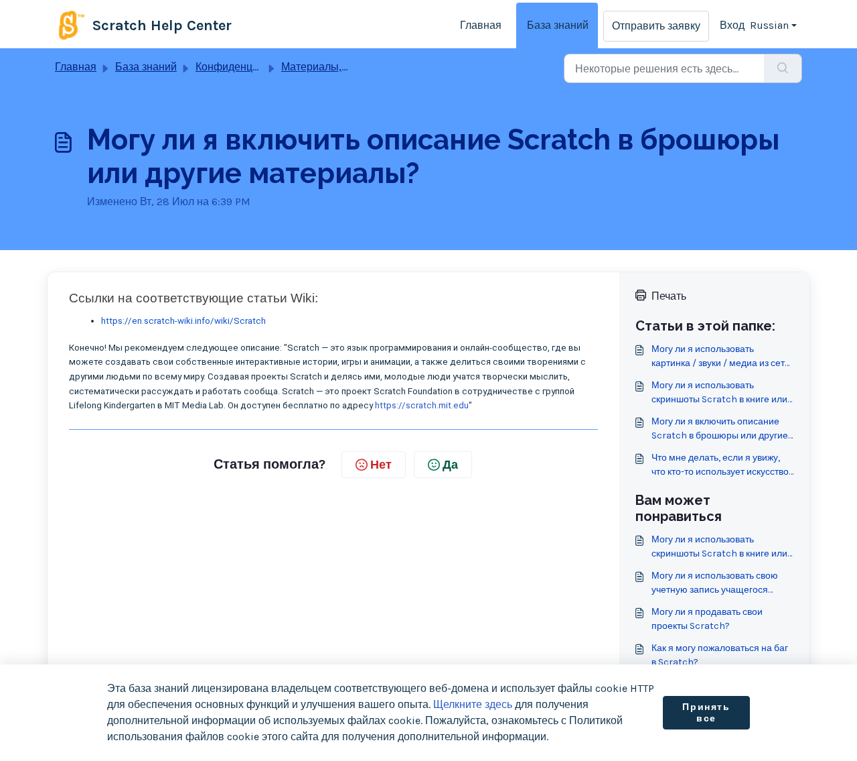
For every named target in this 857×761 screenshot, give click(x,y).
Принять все (706, 713)
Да (450, 464)
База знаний (558, 25)
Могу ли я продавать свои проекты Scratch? (707, 619)
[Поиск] (783, 68)
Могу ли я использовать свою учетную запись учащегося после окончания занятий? (714, 583)
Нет (381, 464)
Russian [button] (769, 25)
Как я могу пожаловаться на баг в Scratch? (719, 655)
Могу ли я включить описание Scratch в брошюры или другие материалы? (719, 429)
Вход (732, 25)
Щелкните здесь (472, 704)
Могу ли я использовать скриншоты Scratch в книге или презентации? (719, 392)
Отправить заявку (656, 25)
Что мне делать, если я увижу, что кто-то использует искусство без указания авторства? (720, 465)
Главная (480, 25)
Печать (668, 296)
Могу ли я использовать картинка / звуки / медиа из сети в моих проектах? (720, 356)
